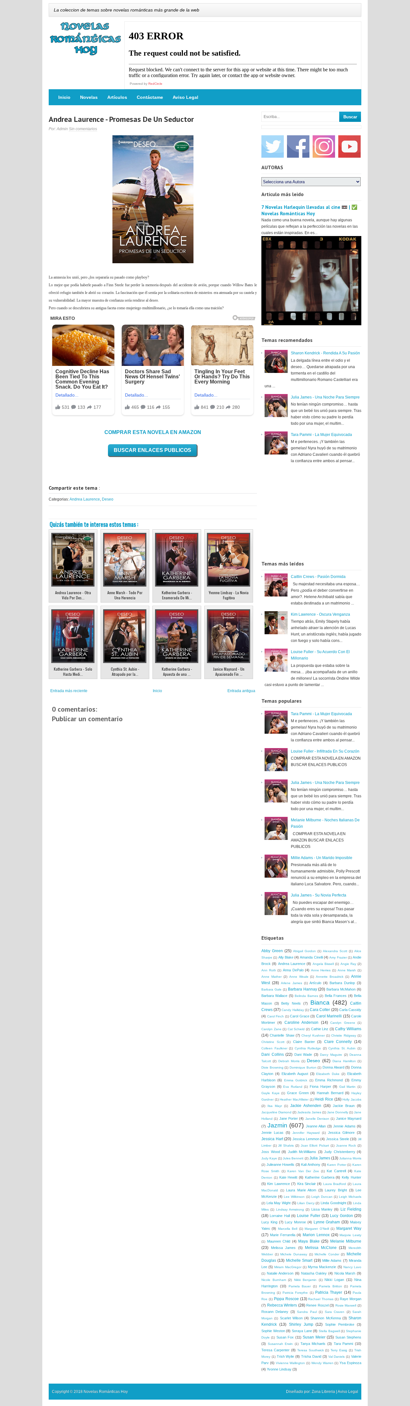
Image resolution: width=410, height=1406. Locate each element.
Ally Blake (285, 957)
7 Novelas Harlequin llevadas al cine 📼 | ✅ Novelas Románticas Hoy (309, 210)
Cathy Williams (348, 1029)
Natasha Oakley (314, 1273)
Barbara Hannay (302, 989)
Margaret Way (348, 1228)
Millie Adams (331, 1260)
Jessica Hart (272, 1139)
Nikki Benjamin (305, 1280)
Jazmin (277, 1125)
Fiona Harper (320, 1086)
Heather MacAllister (294, 1099)
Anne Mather (271, 976)
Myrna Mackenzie (322, 1267)
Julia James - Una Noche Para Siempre (325, 397)
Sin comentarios (83, 129)
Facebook (298, 146)
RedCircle (155, 83)
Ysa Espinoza (350, 1363)
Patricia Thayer (328, 1292)
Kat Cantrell (336, 1171)
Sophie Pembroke (339, 1324)
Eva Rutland (292, 1086)
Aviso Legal (185, 97)
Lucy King (269, 1222)
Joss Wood (270, 1152)
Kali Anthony (310, 1164)
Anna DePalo (293, 970)
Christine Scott (272, 1042)
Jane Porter (288, 1118)
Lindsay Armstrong (290, 1209)
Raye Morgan (350, 1299)
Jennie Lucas (272, 1132)
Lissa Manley (321, 1209)
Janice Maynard (348, 1118)
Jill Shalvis (286, 1145)
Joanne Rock (346, 1145)
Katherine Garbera (319, 1177)
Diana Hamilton (344, 1061)
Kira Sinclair (306, 1184)
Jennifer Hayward (305, 1132)
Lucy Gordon (341, 1215)
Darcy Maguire (331, 1054)
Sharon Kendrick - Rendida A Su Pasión (325, 353)
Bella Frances (336, 996)
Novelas (89, 97)
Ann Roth (268, 970)
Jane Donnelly (337, 1112)
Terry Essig (339, 1350)
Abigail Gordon (304, 951)
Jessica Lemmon (305, 1139)
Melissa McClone (321, 1247)
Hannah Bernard (330, 1093)
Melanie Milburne (346, 1241)
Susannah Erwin (280, 1344)
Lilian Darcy (306, 1203)
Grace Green (298, 1093)
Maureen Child (279, 1241)
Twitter (272, 146)
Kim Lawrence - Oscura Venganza (320, 614)
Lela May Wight (278, 1203)
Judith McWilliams (302, 1152)
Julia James (319, 1158)
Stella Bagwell (329, 1331)
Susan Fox (285, 1337)
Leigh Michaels (350, 1196)
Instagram (324, 146)
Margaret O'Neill (317, 1228)
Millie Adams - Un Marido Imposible (321, 858)
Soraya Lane (302, 1331)
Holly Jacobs (351, 1099)
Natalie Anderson (280, 1273)
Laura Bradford (334, 1184)
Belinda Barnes (306, 996)
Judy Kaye (269, 1158)
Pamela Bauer (300, 1286)
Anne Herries (321, 970)
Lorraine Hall (280, 1216)
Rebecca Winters (282, 1305)
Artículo (315, 983)
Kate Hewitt (288, 1177)
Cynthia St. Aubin (342, 1048)
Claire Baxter (304, 1042)
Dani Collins (272, 1054)
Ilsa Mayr (274, 1106)
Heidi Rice (324, 1099)
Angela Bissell (323, 964)
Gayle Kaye (270, 1093)
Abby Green (272, 951)
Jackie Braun (344, 1106)
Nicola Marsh (345, 1273)
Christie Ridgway (343, 1035)
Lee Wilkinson (294, 1196)
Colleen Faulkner (274, 1048)
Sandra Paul (306, 1312)
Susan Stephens (348, 1337)
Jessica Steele (337, 1139)
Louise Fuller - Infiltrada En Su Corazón (325, 751)
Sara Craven (334, 1312)
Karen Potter (336, 1164)
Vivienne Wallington (290, 1363)
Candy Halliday (293, 1010)
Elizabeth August (295, 1074)
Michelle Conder (327, 1254)
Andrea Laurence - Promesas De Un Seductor (121, 119)
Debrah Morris (288, 1061)
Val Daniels (336, 1356)
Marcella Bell (287, 1228)
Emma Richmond (329, 1080)
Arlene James (291, 983)
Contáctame (150, 97)
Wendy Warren (322, 1363)
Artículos (117, 97)
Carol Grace (299, 1016)
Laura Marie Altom (301, 1190)
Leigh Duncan (321, 1196)
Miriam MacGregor (287, 1267)
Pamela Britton (330, 1286)
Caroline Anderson (301, 1022)
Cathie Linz (320, 1029)
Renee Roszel (317, 1305)
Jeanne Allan (316, 1126)
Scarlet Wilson (291, 1318)
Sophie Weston (273, 1331)
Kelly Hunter (351, 1177)
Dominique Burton (303, 1067)
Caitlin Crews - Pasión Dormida (318, 576)
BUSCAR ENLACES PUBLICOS (152, 450)
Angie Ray (348, 964)
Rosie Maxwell (346, 1305)
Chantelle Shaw (282, 1035)
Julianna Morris (350, 1158)
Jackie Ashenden (305, 1105)
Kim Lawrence (278, 1184)
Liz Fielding (350, 1209)
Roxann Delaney (274, 1312)
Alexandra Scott (335, 951)
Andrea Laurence (85, 499)
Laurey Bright (336, 1190)
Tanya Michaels (313, 1344)
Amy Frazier (338, 957)
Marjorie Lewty (350, 1235)
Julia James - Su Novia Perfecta (318, 895)
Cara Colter (320, 1009)
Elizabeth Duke (328, 1074)
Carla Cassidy (350, 1010)
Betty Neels (291, 1003)
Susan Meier (314, 1337)
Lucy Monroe (295, 1222)
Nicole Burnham (273, 1280)
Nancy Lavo (352, 1267)
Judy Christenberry (339, 1152)
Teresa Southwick (310, 1350)
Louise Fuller (308, 1215)
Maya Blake (309, 1241)
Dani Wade (303, 1054)
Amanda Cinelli (311, 957)
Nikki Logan (334, 1280)
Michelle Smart (299, 1260)
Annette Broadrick (329, 976)
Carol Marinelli (329, 1016)
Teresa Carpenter (275, 1350)
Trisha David (311, 1356)
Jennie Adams (344, 1126)
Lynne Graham (327, 1222)
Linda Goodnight (333, 1203)
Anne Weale (298, 976)
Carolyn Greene (342, 1022)
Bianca (320, 1002)
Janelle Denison (317, 1118)
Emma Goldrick (295, 1080)
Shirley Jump (301, 1324)
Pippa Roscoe (286, 1299)
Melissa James (283, 1248)
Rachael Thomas (320, 1299)
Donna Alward (333, 1067)
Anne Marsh (347, 970)
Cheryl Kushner (312, 1035)
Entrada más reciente (68, 691)
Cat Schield (296, 1029)
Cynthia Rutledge (308, 1048)
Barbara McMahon (341, 989)
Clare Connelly (338, 1041)
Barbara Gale (271, 989)
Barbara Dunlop (342, 983)
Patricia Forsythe (295, 1292)
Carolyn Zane (271, 1029)
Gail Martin (347, 1086)
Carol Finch (275, 1016)
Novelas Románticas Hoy (106, 1391)
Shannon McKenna (325, 1318)
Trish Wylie (285, 1356)
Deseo (107, 499)
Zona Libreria (323, 1391)
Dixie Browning (272, 1067)
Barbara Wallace (274, 996)
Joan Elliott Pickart (315, 1145)
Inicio (64, 97)
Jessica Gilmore (341, 1132)
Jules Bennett (293, 1158)
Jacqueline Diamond (276, 1112)
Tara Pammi (343, 1344)
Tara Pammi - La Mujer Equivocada (321, 434)
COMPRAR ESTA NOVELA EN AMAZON (152, 432)
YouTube (349, 146)
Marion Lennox (316, 1235)
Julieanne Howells (280, 1164)
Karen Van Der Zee (303, 1171)
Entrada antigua (241, 691)
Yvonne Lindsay (279, 1369)
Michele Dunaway (293, 1254)
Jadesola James (309, 1112)
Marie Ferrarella (282, 1235)
